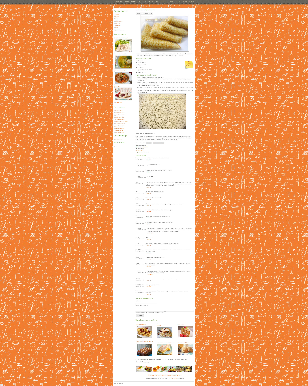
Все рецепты (118, 1)
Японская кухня (119, 130)
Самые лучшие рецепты (141, 147)
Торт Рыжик (181, 324)
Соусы (157, 1)
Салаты (133, 1)
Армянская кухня (119, 119)
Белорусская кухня (120, 114)
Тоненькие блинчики (141, 324)
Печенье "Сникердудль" (183, 342)
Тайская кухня (118, 126)
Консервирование (188, 1)
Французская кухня (120, 125)
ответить (149, 159)
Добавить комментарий (143, 152)
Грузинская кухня (119, 117)
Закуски (126, 1)
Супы (144, 1)
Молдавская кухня (120, 115)
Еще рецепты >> (118, 102)
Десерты (171, 1)
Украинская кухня (119, 112)
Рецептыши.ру (173, 378)
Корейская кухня (119, 132)
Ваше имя (138, 301)
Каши (139, 1)
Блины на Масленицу (159, 142)
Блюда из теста (139, 150)
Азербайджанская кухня (121, 121)
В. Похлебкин (118, 139)
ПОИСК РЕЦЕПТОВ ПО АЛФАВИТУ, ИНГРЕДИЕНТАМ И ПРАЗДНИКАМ (165, 375)
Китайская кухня (119, 128)
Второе (150, 1)
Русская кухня (118, 110)
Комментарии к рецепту (142, 305)
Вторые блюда (119, 21)
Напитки (178, 1)
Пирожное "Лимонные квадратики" (165, 342)
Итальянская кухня (120, 123)
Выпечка (163, 1)
